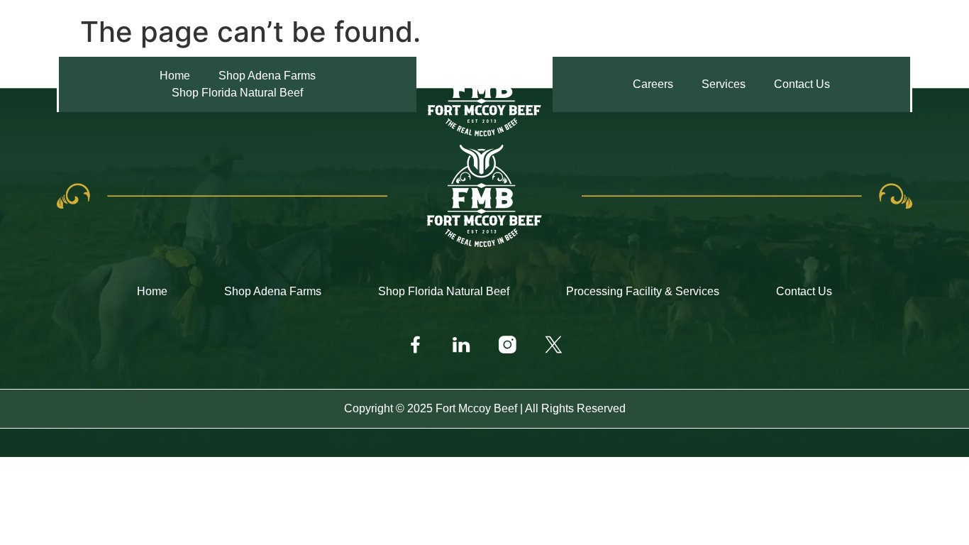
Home (152, 291)
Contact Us (804, 291)
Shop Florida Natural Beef (443, 291)
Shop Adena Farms (272, 291)
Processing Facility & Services (642, 291)
